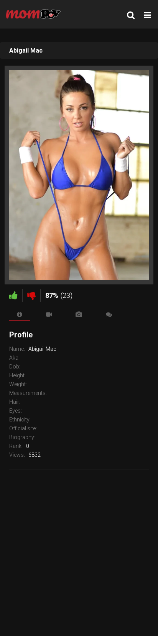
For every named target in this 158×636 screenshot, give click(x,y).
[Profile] (20, 314)
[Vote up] (13, 295)
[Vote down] (31, 295)
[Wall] (109, 314)
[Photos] (79, 314)
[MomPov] (35, 14)
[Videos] (49, 314)
